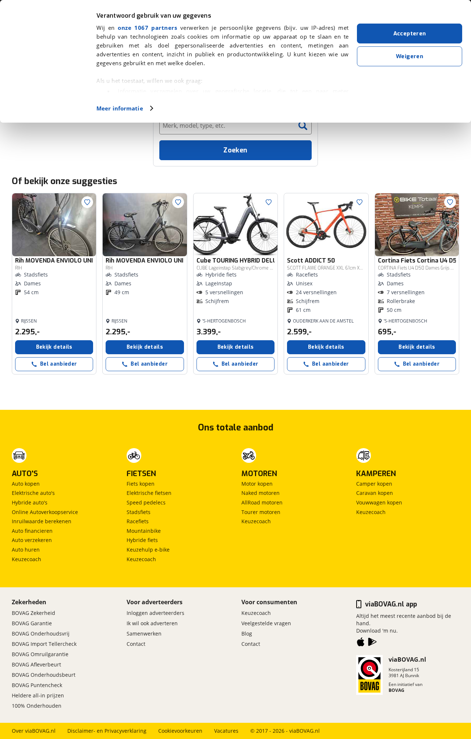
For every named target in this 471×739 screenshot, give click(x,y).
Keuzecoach (26, 559)
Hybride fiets (142, 539)
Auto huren (26, 549)
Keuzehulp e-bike (148, 549)
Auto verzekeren (32, 539)
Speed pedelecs (146, 502)
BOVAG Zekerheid (33, 612)
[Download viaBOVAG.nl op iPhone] (360, 643)
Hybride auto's (29, 502)
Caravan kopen (374, 492)
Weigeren (409, 56)
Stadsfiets (138, 511)
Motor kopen (257, 483)
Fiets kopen (141, 483)
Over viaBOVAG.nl (34, 730)
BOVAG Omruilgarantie (40, 654)
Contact (136, 643)
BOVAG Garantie (32, 623)
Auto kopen (26, 483)
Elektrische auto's (33, 492)
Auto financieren (32, 530)
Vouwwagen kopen (379, 502)
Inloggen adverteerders (155, 612)
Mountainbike (144, 530)
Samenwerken (144, 633)
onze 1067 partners (147, 27)
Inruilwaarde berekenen (41, 521)
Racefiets (138, 521)
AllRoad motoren (262, 502)
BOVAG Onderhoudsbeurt (43, 674)
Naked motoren (260, 492)
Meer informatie (119, 108)
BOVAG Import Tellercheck (44, 643)
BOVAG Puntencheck (37, 685)
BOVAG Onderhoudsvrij (41, 633)
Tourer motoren (260, 511)
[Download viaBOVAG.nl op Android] (372, 643)
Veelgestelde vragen (266, 623)
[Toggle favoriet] (87, 202)
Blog (246, 633)
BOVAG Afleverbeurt (36, 664)
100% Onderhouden (36, 705)
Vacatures (226, 730)
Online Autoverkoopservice (45, 511)
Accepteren (409, 33)
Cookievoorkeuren (180, 730)
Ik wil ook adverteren (152, 623)
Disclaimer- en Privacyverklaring (106, 730)
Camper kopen (374, 483)
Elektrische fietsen (149, 492)
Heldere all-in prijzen (38, 695)
